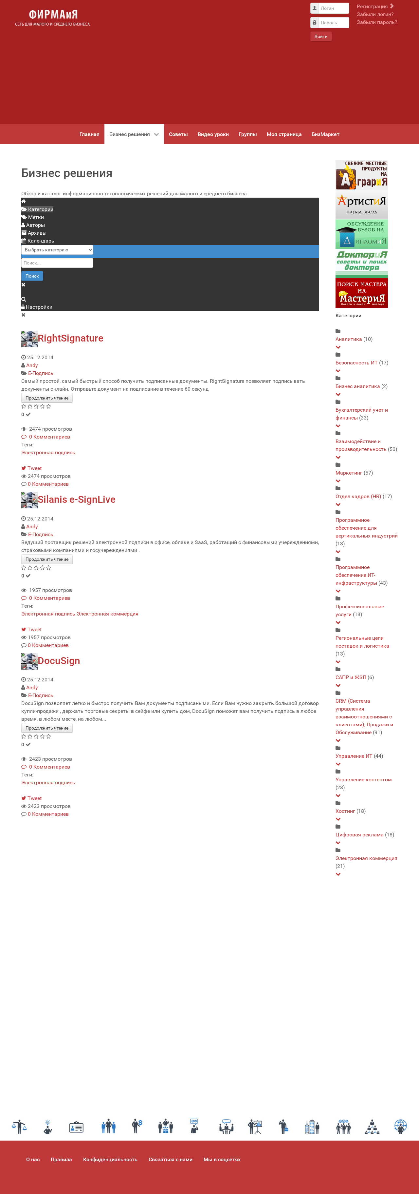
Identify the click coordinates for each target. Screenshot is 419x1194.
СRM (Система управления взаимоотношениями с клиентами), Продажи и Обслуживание (364, 716)
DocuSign (59, 660)
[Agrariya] (362, 175)
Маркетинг (349, 473)
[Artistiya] (362, 204)
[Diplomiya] (362, 234)
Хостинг (345, 811)
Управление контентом (364, 779)
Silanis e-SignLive (77, 499)
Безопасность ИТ (357, 363)
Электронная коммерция (107, 614)
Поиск (32, 276)
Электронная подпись (48, 452)
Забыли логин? (375, 14)
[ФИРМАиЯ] (52, 18)
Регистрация (373, 6)
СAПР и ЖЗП (351, 677)
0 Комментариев (48, 437)
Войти (321, 36)
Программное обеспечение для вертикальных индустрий (367, 528)
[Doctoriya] (362, 263)
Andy (32, 365)
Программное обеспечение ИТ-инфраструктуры (356, 575)
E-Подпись (40, 373)
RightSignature (70, 338)
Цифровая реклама (360, 835)
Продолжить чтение (47, 398)
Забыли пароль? (377, 22)
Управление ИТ (354, 756)
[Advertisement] (200, 62)
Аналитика (349, 339)
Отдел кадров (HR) (358, 496)
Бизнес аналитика (358, 386)
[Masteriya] (362, 293)
